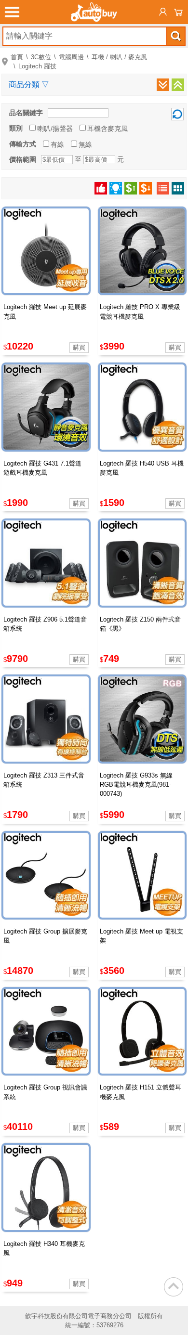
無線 (85, 144)
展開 (163, 84)
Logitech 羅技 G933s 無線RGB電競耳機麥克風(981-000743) (136, 784)
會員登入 (163, 12)
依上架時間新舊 (115, 188)
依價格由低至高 (130, 188)
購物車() (178, 12)
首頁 (17, 57)
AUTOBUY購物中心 (94, 12)
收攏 (178, 84)
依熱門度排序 (100, 188)
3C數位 (41, 57)
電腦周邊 (71, 57)
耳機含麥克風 (107, 128)
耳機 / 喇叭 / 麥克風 (119, 57)
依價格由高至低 (145, 188)
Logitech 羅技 (37, 66)
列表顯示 (163, 188)
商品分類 (29, 84)
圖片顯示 (178, 188)
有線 (57, 144)
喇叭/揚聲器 (55, 128)
